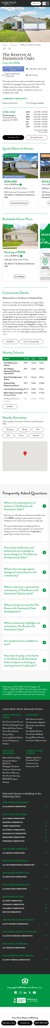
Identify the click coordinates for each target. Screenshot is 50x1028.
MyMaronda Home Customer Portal (33, 759)
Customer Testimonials (12, 769)
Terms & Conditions (10, 731)
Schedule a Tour (13, 137)
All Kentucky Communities (15, 877)
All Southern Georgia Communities (18, 865)
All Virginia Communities (14, 948)
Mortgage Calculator (11, 766)
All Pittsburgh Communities (15, 924)
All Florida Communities (14, 819)
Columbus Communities (13, 908)
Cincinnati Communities (13, 905)
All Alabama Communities (14, 807)
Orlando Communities (13, 822)
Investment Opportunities (36, 740)
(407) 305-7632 (41, 1023)
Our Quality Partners (34, 731)
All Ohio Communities (12, 901)
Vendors (6, 744)
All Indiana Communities (14, 853)
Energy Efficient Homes (35, 737)
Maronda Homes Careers (13, 728)
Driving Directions (37, 137)
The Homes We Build (34, 734)
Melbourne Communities (14, 837)
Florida (5, 45)
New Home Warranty (11, 773)
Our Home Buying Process (13, 725)
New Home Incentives (34, 719)
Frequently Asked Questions (10, 762)
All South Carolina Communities (18, 936)
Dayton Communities (12, 912)
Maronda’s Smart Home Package (35, 726)
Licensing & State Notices (13, 737)
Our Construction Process (13, 722)
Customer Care (32, 763)
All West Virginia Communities (16, 960)
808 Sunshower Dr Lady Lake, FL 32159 (19, 192)
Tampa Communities (11, 826)
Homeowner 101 (32, 766)
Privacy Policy (8, 734)
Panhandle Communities (13, 841)
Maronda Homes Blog (11, 758)
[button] (25, 453)
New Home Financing (11, 776)
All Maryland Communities (15, 889)
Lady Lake (13, 45)
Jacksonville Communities (14, 834)
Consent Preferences (11, 740)
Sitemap (6, 782)
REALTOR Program (10, 779)
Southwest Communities (14, 830)
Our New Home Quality (35, 722)
